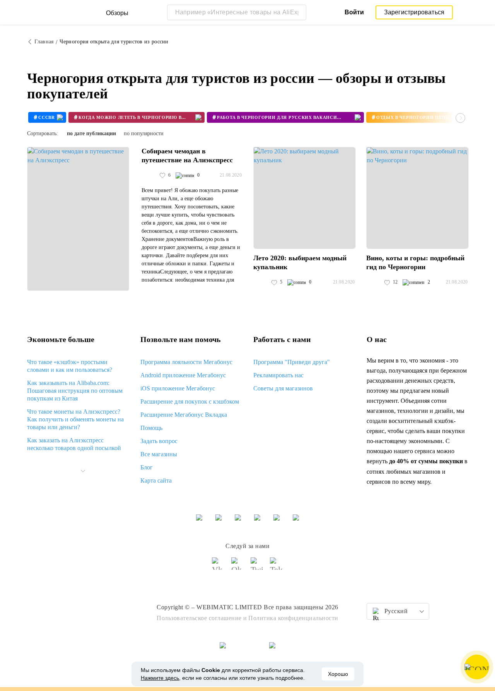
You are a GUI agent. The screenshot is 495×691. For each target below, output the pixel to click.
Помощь (151, 428)
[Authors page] (150, 175)
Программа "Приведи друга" (291, 362)
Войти (354, 12)
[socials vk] (218, 567)
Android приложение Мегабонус (183, 375)
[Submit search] (298, 12)
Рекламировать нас (278, 375)
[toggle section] (82, 471)
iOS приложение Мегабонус (177, 388)
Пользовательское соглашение (199, 618)
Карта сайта (156, 480)
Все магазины (158, 454)
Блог (146, 467)
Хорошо (338, 674)
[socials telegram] (276, 567)
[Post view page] (78, 219)
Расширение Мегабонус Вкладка (183, 414)
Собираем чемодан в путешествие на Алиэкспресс (187, 155)
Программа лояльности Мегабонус (186, 362)
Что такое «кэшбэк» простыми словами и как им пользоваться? (69, 366)
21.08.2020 (231, 175)
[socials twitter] (257, 567)
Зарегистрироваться (414, 12)
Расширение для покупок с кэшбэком (189, 401)
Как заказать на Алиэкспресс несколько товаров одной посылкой (74, 444)
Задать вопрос (159, 441)
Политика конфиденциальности (293, 618)
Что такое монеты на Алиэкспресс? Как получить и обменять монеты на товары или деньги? (75, 419)
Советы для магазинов (283, 388)
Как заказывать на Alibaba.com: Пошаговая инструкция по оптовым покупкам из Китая (75, 391)
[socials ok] (238, 567)
